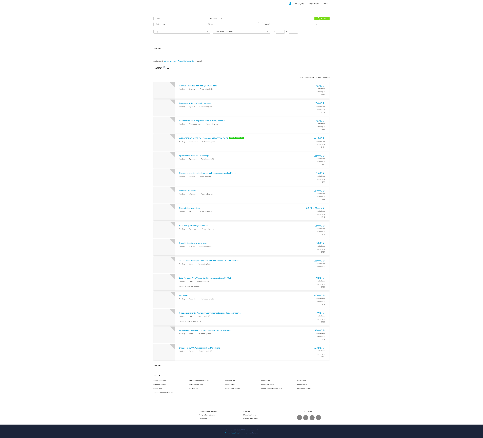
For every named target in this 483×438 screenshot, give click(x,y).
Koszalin (192, 176)
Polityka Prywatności (206, 415)
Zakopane (192, 159)
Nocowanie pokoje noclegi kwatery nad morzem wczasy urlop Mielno (207, 173)
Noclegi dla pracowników (189, 208)
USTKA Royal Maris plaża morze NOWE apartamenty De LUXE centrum (208, 260)
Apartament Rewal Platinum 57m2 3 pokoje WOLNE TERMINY (205, 330)
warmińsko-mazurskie (271, 388)
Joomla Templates (232, 433)
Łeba (191, 281)
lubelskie (230, 380)
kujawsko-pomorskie (199, 380)
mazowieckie (196, 384)
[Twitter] (305, 417)
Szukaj (323, 18)
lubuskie (265, 380)
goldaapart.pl (196, 321)
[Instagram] (312, 417)
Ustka (191, 264)
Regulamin (202, 418)
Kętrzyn (192, 106)
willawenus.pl (196, 286)
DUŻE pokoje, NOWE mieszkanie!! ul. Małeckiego (199, 348)
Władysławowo (195, 124)
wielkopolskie (304, 388)
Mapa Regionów (249, 415)
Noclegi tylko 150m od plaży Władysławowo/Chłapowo (202, 121)
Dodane (326, 77)
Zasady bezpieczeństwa (207, 411)
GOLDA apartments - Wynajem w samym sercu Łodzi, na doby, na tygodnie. (210, 313)
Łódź (190, 316)
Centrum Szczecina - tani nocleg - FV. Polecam (198, 86)
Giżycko (192, 246)
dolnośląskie (159, 380)
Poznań (191, 351)
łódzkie (301, 380)
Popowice (192, 299)
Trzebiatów (193, 142)
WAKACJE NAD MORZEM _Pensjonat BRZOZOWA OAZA (203, 138)
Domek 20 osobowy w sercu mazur (193, 243)
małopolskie (159, 384)
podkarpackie (267, 384)
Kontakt (246, 411)
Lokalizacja (310, 77)
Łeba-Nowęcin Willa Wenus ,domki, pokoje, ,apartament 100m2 (205, 278)
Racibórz (192, 211)
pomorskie (159, 388)
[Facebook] (299, 417)
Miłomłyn (192, 194)
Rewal (191, 334)
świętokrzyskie (232, 388)
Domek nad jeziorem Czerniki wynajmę (195, 103)
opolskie (230, 384)
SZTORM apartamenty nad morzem (193, 225)
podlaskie (302, 384)
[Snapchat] (318, 417)
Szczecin (192, 89)
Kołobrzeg (193, 229)
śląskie (194, 388)
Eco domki (183, 295)
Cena (318, 77)
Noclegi (182, 89)
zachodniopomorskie (163, 392)
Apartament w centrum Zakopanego (194, 155)
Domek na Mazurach (187, 190)
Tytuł (300, 77)
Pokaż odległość (206, 89)
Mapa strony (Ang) (250, 418)
